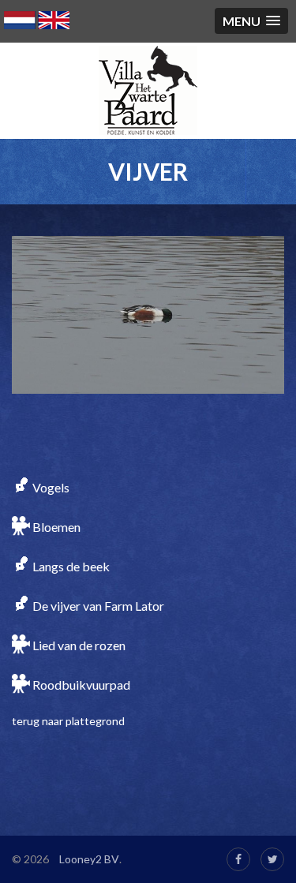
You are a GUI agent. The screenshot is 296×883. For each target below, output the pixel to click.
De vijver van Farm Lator (97, 605)
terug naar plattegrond (68, 721)
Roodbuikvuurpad (80, 684)
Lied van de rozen (78, 645)
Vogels (49, 487)
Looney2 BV (89, 859)
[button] (251, 21)
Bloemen (55, 526)
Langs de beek (70, 566)
